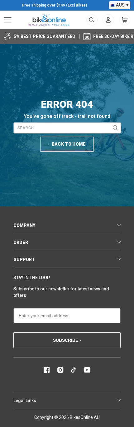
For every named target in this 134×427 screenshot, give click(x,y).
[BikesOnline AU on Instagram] (60, 370)
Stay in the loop (31, 277)
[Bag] (124, 20)
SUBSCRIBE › (67, 340)
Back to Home (69, 144)
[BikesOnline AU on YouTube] (87, 370)
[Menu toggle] (8, 19)
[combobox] (67, 128)
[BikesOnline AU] (49, 20)
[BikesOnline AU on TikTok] (73, 370)
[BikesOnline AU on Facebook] (47, 370)
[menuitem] (108, 20)
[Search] (115, 128)
